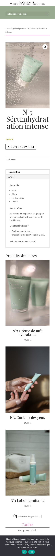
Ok (24, 552)
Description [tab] (14, 172)
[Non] (51, 545)
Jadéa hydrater (19, 28)
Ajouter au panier (21, 146)
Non (31, 552)
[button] (45, 46)
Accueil (9, 28)
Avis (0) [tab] (11, 176)
